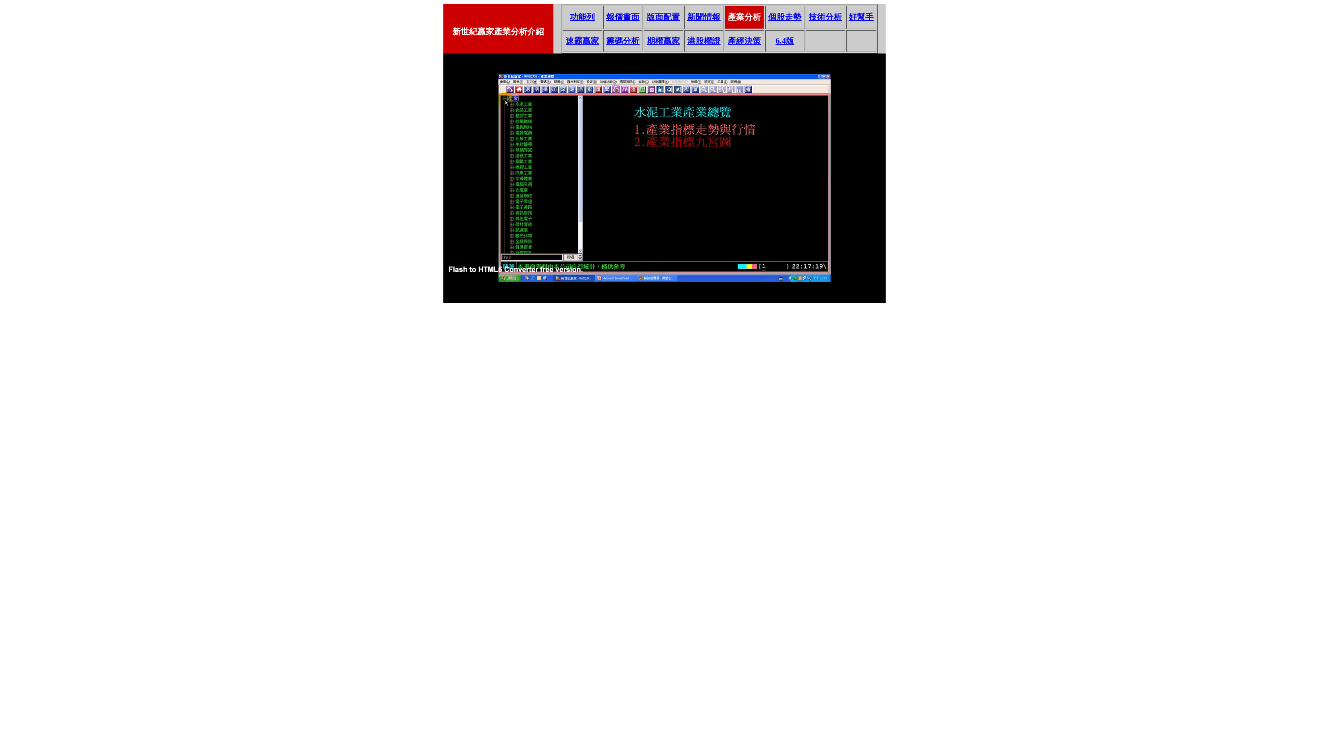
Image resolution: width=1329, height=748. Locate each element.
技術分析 (825, 16)
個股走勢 (785, 16)
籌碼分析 (623, 40)
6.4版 (785, 40)
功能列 (582, 16)
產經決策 (744, 40)
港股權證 (704, 40)
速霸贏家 (582, 40)
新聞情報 (704, 16)
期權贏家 (663, 40)
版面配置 (663, 16)
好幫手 (861, 16)
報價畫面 (623, 16)
